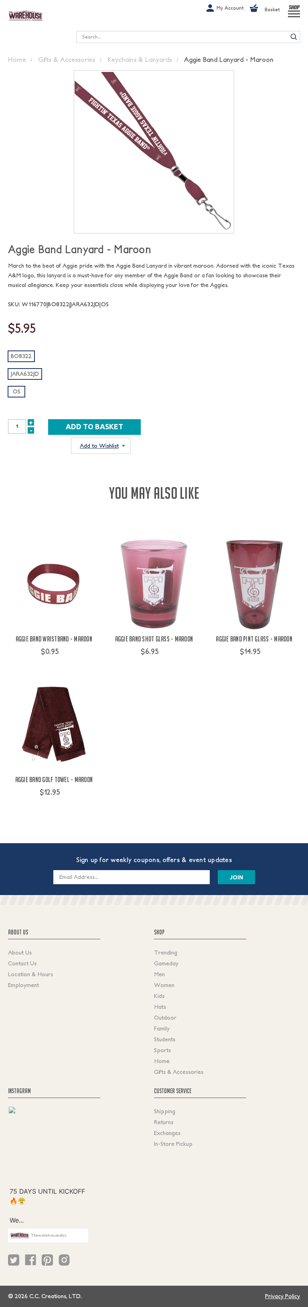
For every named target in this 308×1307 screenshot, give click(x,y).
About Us (20, 952)
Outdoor (165, 1017)
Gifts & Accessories (178, 1072)
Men (159, 974)
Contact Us (22, 963)
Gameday (166, 963)
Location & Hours (30, 974)
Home (162, 1061)
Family (162, 1028)
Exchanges (167, 1133)
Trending (165, 952)
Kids (159, 996)
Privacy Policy (282, 1296)
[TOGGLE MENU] (294, 17)
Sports (162, 1050)
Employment (23, 985)
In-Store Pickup (173, 1144)
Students (164, 1039)
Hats (160, 1007)
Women (164, 985)
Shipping (164, 1111)
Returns (163, 1122)
